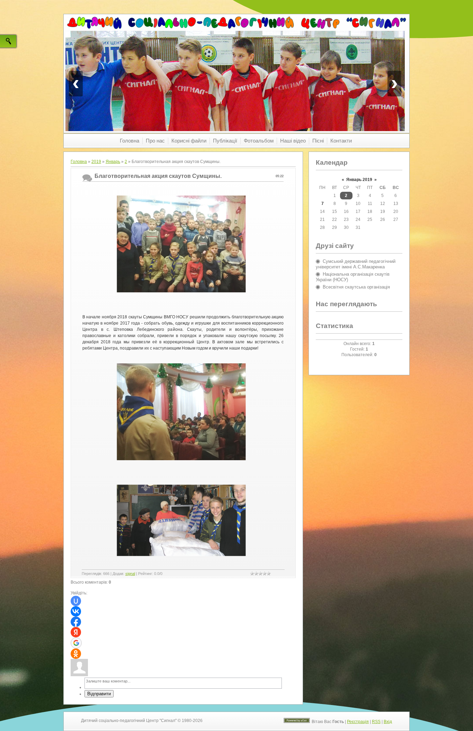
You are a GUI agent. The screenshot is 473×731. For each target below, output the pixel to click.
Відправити (99, 693)
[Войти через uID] (76, 601)
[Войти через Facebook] (76, 622)
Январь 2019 (359, 179)
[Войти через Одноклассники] (76, 653)
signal (130, 573)
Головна (79, 161)
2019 (96, 161)
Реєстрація (358, 721)
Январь (113, 161)
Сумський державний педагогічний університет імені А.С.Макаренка (355, 264)
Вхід (388, 721)
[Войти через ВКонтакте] (76, 611)
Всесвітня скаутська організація (356, 287)
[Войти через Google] (76, 642)
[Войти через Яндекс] (76, 632)
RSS (376, 721)
